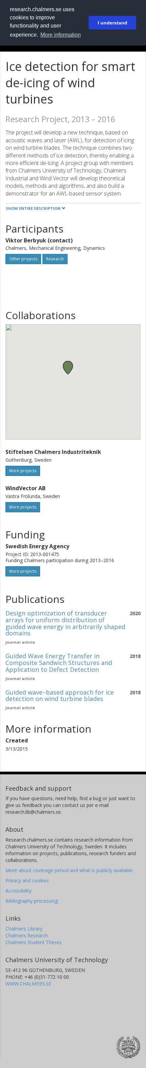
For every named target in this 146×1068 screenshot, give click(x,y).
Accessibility (18, 890)
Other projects (23, 259)
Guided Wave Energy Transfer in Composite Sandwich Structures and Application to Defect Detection (58, 663)
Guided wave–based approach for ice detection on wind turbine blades (59, 695)
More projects (22, 471)
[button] (68, 367)
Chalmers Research (26, 935)
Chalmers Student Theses (33, 942)
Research (55, 259)
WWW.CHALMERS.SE (28, 983)
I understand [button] (112, 22)
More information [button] (60, 35)
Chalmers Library (23, 928)
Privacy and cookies (27, 880)
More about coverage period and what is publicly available (69, 870)
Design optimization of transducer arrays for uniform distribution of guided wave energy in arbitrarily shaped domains (65, 623)
